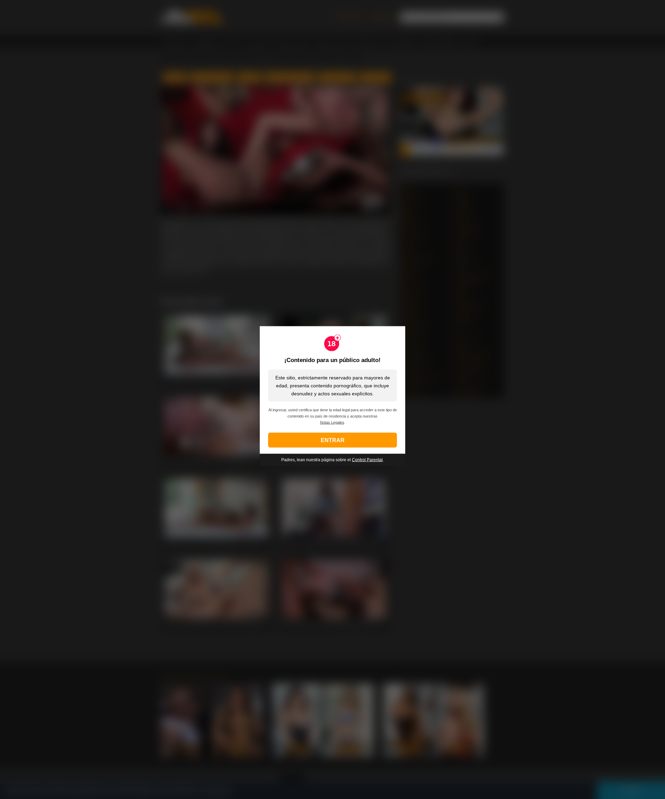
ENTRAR (333, 440)
